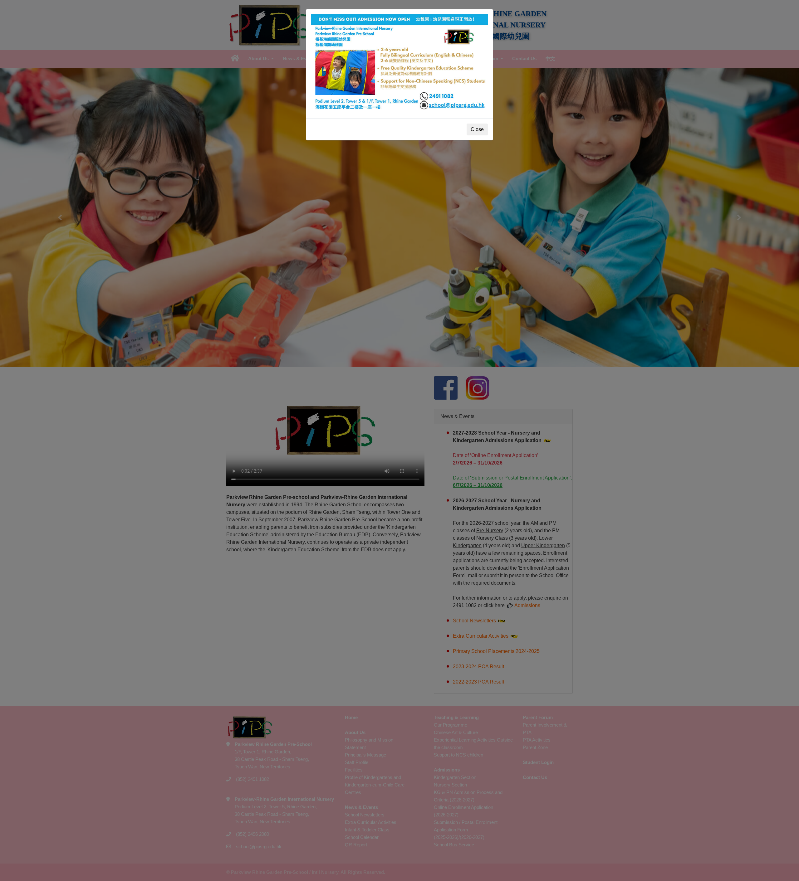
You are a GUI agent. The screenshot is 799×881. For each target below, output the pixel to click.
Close (477, 129)
